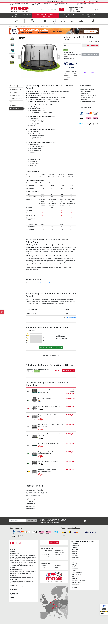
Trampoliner (37, 26)
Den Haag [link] (25, 581)
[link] (82, 113)
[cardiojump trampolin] (35, 391)
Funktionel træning (76, 574)
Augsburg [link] (16, 555)
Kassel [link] (33, 560)
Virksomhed (13, 1)
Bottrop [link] (12, 557)
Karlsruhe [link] (28, 560)
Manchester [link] (22, 573)
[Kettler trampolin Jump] (35, 400)
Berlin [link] (21, 555)
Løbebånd (74, 547)
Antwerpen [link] (13, 591)
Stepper (74, 570)
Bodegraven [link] (19, 581)
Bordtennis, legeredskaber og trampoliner (46, 15)
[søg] (61, 9)
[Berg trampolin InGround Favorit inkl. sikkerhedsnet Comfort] (35, 454)
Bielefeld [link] (25, 555)
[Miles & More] (90, 531)
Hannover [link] (17, 560)
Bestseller (13, 105)
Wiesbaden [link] (30, 565)
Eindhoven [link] (30, 581)
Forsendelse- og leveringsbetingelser (46, 555)
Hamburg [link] (12, 560)
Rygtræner (74, 578)
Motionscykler (75, 545)
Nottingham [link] (28, 573)
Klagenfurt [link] (21, 577)
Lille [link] (11, 595)
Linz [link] (25, 577)
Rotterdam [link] (19, 583)
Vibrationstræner (76, 584)
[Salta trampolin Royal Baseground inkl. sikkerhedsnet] (35, 436)
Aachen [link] (12, 555)
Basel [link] (11, 587)
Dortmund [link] (28, 557)
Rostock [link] (28, 564)
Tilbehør (12, 102)
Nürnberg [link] (17, 564)
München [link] (33, 562)
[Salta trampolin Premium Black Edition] (35, 408)
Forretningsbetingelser (47, 550)
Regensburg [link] (23, 564)
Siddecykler (75, 565)
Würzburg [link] (12, 567)
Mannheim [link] (28, 562)
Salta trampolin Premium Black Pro (48, 461)
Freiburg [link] (31, 559)
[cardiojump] (43, 393)
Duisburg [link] (18, 559)
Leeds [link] (16, 571)
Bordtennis (74, 555)
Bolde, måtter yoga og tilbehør (88, 15)
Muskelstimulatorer (77, 582)
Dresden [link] (34, 557)
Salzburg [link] (29, 577)
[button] (12, 39)
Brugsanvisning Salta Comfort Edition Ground (40, 283)
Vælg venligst (68, 45)
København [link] (13, 551)
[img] (76, 63)
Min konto (93, 1)
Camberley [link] (27, 571)
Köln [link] (16, 562)
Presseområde (58, 565)
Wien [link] (32, 577)
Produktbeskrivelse (15, 89)
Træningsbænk (75, 557)
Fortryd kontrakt (54, 542)
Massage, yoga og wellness (69, 15)
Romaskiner (75, 549)
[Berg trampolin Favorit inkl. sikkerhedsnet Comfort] (35, 417)
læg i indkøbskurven (90, 54)
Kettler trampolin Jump (44, 398)
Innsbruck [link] (15, 577)
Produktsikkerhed (15, 108)
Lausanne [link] (18, 587)
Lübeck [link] (23, 562)
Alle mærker (75, 587)
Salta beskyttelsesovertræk (41, 369)
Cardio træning (14, 15)
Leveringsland (80, 1)
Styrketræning (26, 14)
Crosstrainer (75, 543)
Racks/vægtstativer (77, 572)
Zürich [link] (23, 587)
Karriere (25, 1)
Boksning (74, 563)
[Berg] (43, 419)
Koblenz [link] (12, 562)
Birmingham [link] (22, 571)
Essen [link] (22, 559)
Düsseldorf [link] (12, 559)
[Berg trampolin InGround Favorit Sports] (35, 445)
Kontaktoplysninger (59, 552)
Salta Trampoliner (45, 26)
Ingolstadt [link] (23, 560)
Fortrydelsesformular (47, 558)
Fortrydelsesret (58, 554)
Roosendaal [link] (13, 583)
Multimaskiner (75, 551)
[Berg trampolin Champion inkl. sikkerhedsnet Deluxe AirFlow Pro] (35, 426)
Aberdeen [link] (12, 571)
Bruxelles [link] (18, 591)
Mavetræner (75, 576)
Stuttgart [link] (24, 565)
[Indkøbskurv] (96, 9)
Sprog (87, 1)
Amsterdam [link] (13, 581)
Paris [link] (14, 595)
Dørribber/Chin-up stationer (79, 580)
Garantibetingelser (15, 95)
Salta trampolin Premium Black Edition (49, 406)
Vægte (73, 561)
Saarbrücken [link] (13, 565)
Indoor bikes (75, 559)
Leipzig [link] (19, 562)
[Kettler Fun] (43, 401)
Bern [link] (14, 587)
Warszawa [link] (12, 599)
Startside (11, 26)
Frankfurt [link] (26, 559)
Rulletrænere (75, 568)
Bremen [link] (24, 557)
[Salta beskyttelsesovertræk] (30, 370)
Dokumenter (13, 92)
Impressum (19, 1)
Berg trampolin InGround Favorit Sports (49, 443)
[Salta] (22, 38)
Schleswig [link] (19, 565)
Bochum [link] (30, 555)
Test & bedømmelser (16, 99)
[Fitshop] (20, 9)
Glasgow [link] (12, 573)
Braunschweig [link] (18, 557)
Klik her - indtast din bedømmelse (51, 347)
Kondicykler (75, 566)
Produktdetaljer (14, 86)
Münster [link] (12, 564)
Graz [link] (11, 577)
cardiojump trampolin (44, 390)
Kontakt (29, 1)
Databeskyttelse (59, 550)
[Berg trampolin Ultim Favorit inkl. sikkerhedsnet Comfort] (35, 472)
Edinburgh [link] (33, 571)
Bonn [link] (33, 555)
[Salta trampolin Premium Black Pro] (35, 463)
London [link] (17, 573)
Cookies (43, 552)
